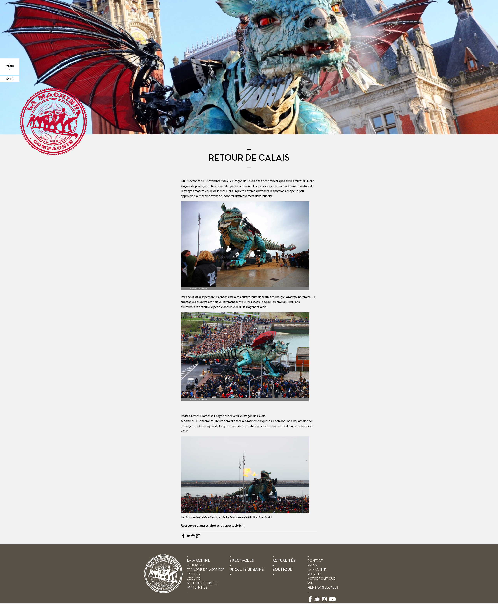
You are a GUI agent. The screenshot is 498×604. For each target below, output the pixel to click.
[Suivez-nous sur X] (317, 602)
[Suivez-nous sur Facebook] (310, 602)
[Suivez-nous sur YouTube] (332, 602)
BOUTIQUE (282, 570)
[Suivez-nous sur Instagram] (324, 602)
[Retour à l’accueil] (163, 592)
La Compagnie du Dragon (212, 426)
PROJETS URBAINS (247, 570)
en (8, 79)
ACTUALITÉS (283, 561)
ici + (242, 525)
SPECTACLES (242, 561)
